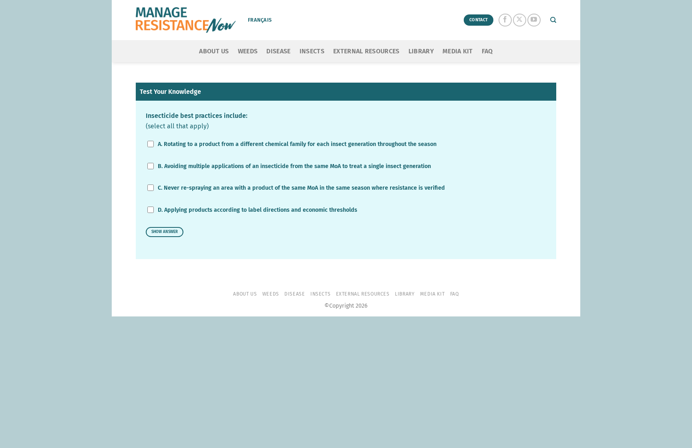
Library (421, 51)
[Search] (553, 20)
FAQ (487, 51)
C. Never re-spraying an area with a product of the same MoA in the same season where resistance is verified (301, 187)
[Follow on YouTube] (534, 20)
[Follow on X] (519, 20)
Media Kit (458, 51)
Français (260, 20)
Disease (278, 51)
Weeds (248, 51)
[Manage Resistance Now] (186, 20)
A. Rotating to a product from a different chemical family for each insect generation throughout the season (297, 144)
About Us (214, 51)
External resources (366, 51)
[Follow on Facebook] (505, 20)
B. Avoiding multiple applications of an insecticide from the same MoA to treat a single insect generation (294, 166)
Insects (312, 51)
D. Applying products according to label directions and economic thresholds (257, 210)
